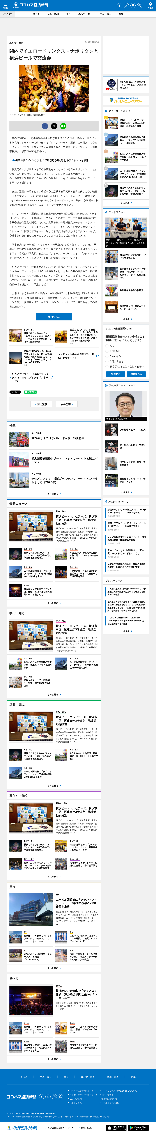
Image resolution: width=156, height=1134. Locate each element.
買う (68, 13)
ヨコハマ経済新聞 (30, 5)
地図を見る (54, 316)
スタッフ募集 (76, 1102)
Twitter (126, 5)
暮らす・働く (85, 13)
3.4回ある (115, 356)
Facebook (119, 5)
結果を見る (136, 374)
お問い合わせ (107, 1094)
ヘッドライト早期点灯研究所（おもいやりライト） (76, 356)
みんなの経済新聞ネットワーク (22, 1128)
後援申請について (109, 1099)
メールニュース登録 (110, 1102)
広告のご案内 (76, 1099)
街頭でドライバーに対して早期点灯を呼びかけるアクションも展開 (52, 160)
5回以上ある (117, 361)
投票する (115, 374)
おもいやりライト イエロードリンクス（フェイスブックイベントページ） (30, 377)
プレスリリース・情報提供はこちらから (119, 1090)
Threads (139, 5)
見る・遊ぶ (53, 13)
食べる (36, 13)
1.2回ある (115, 351)
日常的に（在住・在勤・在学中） (128, 366)
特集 (121, 13)
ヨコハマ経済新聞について (82, 1090)
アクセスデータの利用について (84, 1094)
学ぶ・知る (105, 13)
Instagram (133, 5)
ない (112, 345)
